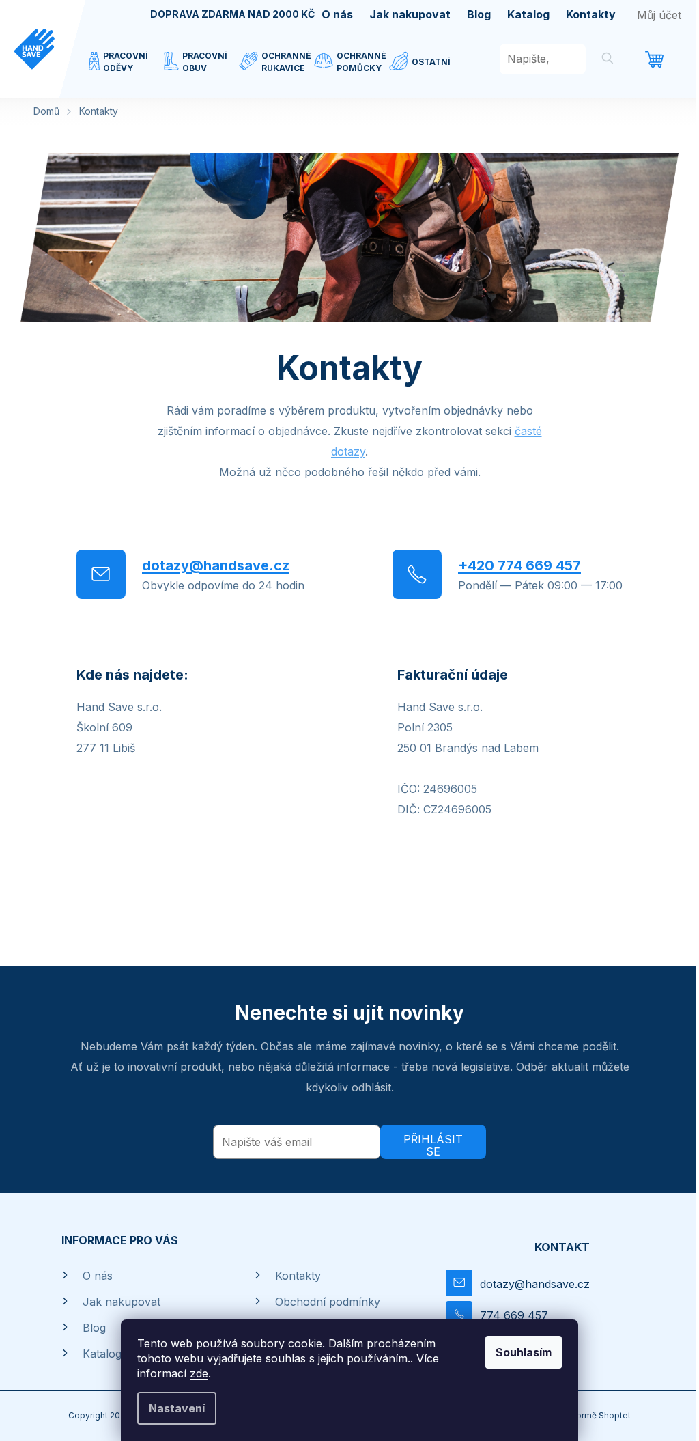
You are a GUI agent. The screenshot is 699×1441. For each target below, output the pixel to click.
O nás (337, 14)
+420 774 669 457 (519, 565)
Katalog (528, 14)
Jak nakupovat (410, 14)
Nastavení (177, 1408)
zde (199, 1373)
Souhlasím (524, 1352)
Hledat (607, 60)
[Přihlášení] (659, 15)
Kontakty (591, 14)
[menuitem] (126, 70)
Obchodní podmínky (327, 1302)
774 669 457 (514, 1315)
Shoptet (615, 1415)
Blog (479, 14)
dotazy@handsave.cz (215, 565)
